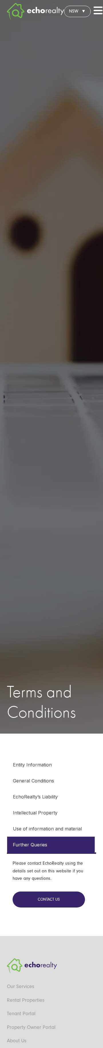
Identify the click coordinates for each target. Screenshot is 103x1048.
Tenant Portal (21, 1014)
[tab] (51, 764)
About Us (16, 1041)
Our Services (20, 986)
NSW (73, 11)
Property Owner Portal (31, 1027)
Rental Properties (25, 1000)
